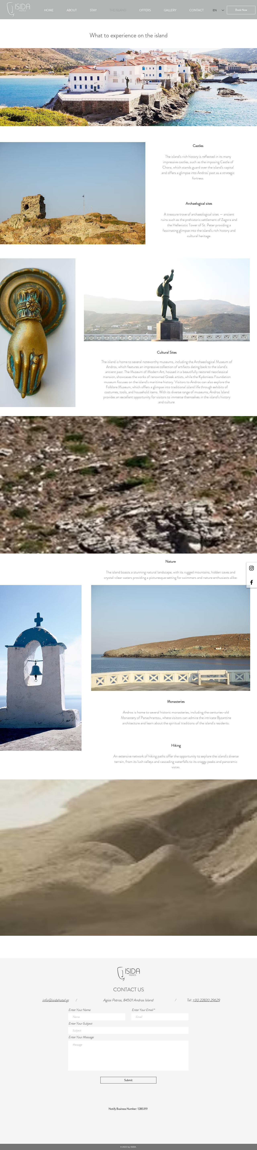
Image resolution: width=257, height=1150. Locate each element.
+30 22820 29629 (206, 1000)
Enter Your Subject (80, 1023)
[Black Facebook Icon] (251, 582)
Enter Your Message (81, 1037)
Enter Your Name (79, 1010)
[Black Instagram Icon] (251, 568)
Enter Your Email (142, 1010)
